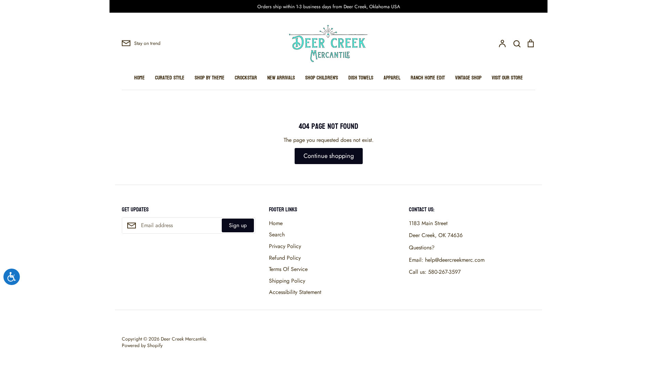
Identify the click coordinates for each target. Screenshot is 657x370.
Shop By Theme (209, 78)
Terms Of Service (288, 269)
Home (139, 78)
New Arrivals (281, 78)
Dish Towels (360, 78)
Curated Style (169, 78)
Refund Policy (285, 258)
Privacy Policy (285, 246)
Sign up (238, 225)
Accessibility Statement (295, 292)
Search (277, 234)
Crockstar (246, 78)
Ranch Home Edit (428, 78)
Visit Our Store (507, 78)
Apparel (392, 78)
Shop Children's (321, 78)
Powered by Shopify (142, 345)
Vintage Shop (468, 78)
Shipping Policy (287, 281)
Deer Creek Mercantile (183, 338)
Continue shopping (329, 155)
